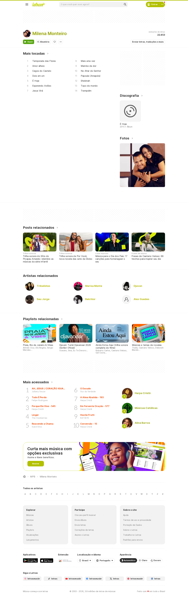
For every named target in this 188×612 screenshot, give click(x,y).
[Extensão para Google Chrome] (65, 560)
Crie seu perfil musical (85, 515)
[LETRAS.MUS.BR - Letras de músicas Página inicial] (38, 4)
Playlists (30, 530)
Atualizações (32, 535)
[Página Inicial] (24, 476)
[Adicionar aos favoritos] (54, 42)
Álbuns (29, 525)
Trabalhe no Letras (132, 535)
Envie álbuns (81, 520)
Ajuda (125, 515)
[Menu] (27, 4)
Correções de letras (84, 530)
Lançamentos (32, 540)
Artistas (30, 520)
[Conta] (162, 4)
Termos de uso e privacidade (137, 520)
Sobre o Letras (130, 530)
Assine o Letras (82, 535)
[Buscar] (125, 4)
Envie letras (80, 525)
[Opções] (60, 42)
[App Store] (46, 560)
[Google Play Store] (30, 560)
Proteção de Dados (132, 525)
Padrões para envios (133, 540)
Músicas (30, 515)
